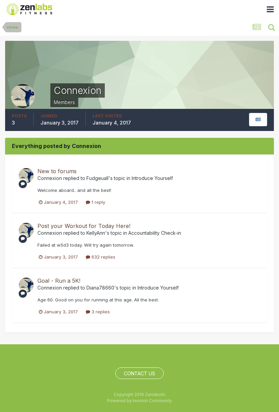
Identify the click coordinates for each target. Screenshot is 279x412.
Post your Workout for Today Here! (83, 226)
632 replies (102, 257)
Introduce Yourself (152, 178)
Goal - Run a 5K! (58, 280)
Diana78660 (100, 288)
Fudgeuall (97, 178)
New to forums (57, 171)
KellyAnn (95, 233)
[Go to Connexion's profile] (26, 175)
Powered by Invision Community (139, 400)
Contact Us (139, 373)
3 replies (100, 311)
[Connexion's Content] (258, 119)
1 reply (97, 202)
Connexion (49, 178)
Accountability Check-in (154, 233)
